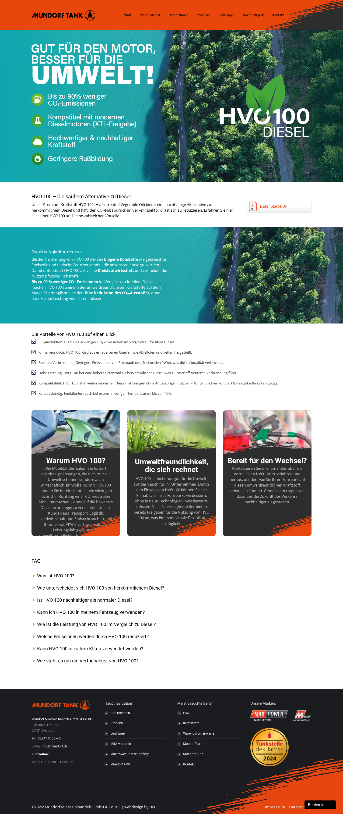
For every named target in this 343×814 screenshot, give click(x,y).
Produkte (117, 723)
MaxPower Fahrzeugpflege (129, 754)
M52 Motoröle (120, 744)
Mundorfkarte (193, 744)
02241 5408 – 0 (49, 738)
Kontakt (189, 764)
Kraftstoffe (191, 723)
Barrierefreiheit (320, 805)
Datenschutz (300, 807)
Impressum (275, 807)
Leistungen (118, 733)
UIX (152, 807)
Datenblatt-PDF (273, 206)
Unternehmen (120, 713)
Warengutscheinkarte (198, 733)
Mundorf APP (120, 764)
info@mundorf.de (54, 746)
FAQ (186, 713)
